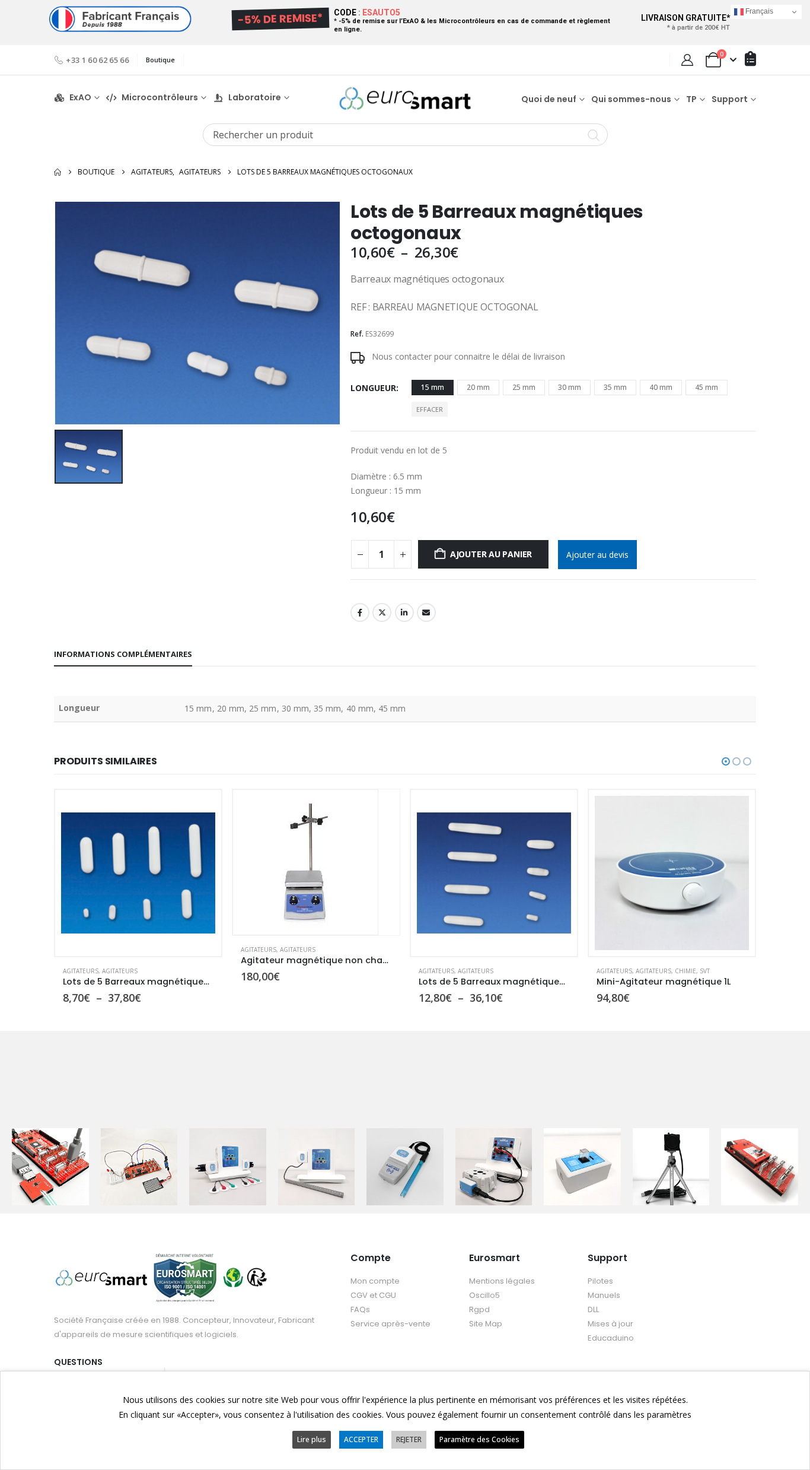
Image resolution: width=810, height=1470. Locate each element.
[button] (725, 761)
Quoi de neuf (548, 99)
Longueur (373, 387)
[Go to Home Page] (57, 172)
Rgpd (479, 1309)
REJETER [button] (409, 1439)
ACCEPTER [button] (361, 1439)
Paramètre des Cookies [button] (479, 1439)
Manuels (604, 1295)
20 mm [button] (478, 387)
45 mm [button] (706, 387)
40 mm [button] (660, 387)
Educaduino (611, 1338)
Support (730, 99)
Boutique (160, 59)
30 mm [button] (569, 387)
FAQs (360, 1309)
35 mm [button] (615, 387)
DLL (593, 1309)
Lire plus (311, 1439)
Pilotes (600, 1281)
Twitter (381, 612)
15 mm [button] (432, 387)
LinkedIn (404, 612)
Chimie (685, 971)
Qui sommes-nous (631, 99)
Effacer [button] (429, 409)
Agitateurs (80, 971)
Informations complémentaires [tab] (123, 654)
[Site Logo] (405, 98)
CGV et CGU (373, 1295)
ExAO (80, 97)
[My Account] (687, 60)
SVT (705, 971)
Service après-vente (390, 1323)
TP (691, 99)
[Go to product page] (138, 873)
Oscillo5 (484, 1295)
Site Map (485, 1323)
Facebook (359, 612)
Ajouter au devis (597, 554)
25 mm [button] (523, 387)
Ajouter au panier (491, 554)
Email (426, 612)
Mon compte (375, 1281)
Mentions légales (502, 1281)
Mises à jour (610, 1323)
